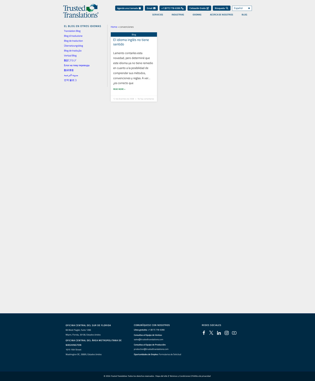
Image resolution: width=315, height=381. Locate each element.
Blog (244, 14)
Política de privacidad (201, 376)
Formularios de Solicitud (170, 354)
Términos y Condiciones (179, 376)
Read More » (119, 89)
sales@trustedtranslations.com (148, 339)
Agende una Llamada (127, 8)
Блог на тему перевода (76, 65)
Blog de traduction (73, 41)
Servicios (157, 14)
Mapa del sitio (161, 376)
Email (150, 8)
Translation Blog (72, 31)
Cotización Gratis (197, 8)
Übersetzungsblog (73, 46)
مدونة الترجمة (71, 75)
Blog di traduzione (73, 36)
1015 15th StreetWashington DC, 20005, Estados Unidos (84, 352)
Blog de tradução (73, 50)
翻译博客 (69, 70)
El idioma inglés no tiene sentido (131, 42)
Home (114, 27)
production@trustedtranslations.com (151, 349)
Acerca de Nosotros (221, 14)
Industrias (178, 14)
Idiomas (197, 14)
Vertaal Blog (70, 55)
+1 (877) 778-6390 (171, 8)
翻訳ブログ (70, 60)
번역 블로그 (70, 80)
